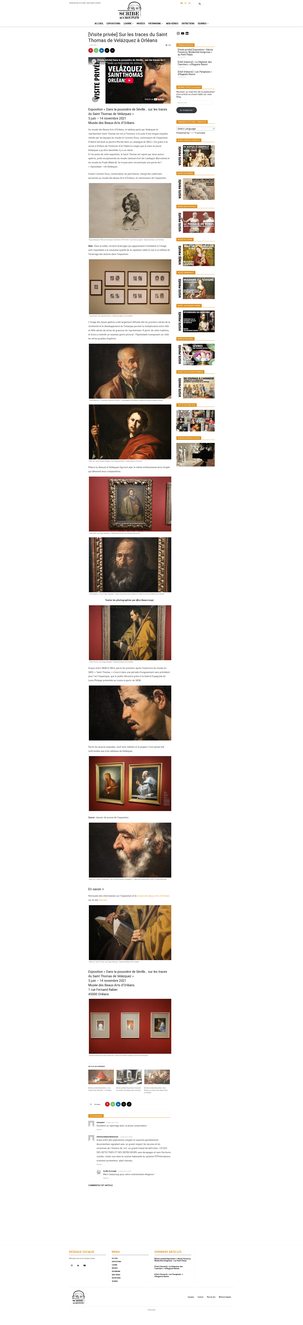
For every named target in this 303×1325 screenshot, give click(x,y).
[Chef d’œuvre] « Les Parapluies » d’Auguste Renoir (195, 73)
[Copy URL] (112, 50)
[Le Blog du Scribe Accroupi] (130, 10)
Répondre (99, 1129)
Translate (199, 132)
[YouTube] (181, 3)
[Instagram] (185, 3)
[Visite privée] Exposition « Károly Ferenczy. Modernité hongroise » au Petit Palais (195, 52)
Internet (103, 900)
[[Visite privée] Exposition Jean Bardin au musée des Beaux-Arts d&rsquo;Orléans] (157, 1077)
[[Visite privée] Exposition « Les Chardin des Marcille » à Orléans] (101, 1077)
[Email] (107, 50)
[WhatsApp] (96, 50)
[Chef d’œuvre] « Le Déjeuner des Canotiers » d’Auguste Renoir (195, 63)
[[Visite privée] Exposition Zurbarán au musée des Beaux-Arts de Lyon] (129, 1077)
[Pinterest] (90, 50)
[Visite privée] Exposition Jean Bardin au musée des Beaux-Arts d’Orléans (156, 1090)
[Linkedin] (189, 3)
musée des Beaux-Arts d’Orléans (153, 895)
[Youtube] (84, 1265)
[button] (200, 4)
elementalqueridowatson (107, 1137)
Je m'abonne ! (187, 110)
